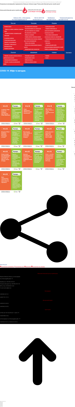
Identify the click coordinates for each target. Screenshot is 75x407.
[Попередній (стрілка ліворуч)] (0, 404)
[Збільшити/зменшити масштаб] (5, 401)
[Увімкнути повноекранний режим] (3, 401)
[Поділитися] (2, 401)
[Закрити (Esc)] (0, 401)
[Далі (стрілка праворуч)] (2, 404)
